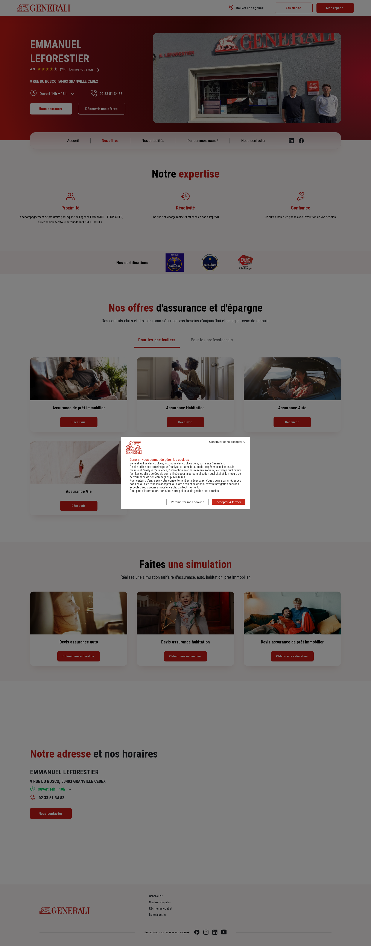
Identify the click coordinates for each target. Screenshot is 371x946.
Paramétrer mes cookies (187, 502)
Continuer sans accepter (225, 441)
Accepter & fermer (228, 502)
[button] (189, 491)
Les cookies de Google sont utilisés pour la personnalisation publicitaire (179, 473)
